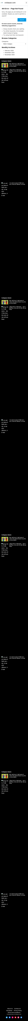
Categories (5, 41)
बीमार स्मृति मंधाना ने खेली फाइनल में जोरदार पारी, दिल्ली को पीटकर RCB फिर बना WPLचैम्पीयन (17, 65)
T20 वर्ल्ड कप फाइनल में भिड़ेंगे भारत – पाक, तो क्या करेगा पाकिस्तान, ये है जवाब (17, 183)
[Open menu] (26, 2)
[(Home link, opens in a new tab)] (1, 2)
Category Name (6, 61)
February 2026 (9, 50)
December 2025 (9, 52)
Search (22, 20)
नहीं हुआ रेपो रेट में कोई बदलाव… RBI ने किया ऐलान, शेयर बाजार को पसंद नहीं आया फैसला (17, 71)
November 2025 (9, 54)
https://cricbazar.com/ (16, 1014)
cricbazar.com (10, 3)
